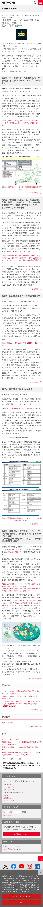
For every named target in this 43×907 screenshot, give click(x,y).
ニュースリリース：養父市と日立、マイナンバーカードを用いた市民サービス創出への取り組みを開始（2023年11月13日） (21, 704)
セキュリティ (7, 790)
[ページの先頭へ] (40, 858)
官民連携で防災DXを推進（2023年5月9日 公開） (20, 408)
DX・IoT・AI (7, 800)
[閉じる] (40, 872)
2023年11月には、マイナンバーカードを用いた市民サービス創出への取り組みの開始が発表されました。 (21, 602)
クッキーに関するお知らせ (21, 896)
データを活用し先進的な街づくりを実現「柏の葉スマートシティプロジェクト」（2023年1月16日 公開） (21, 123)
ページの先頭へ (34, 193)
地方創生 (6, 784)
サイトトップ (5, 15)
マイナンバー (7, 787)
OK (21, 903)
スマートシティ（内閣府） (11, 739)
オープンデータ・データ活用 (13, 792)
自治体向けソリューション (12, 849)
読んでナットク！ (17, 15)
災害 (4, 795)
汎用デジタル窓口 (11, 552)
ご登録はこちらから (21, 834)
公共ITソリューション (10, 846)
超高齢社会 (7, 798)
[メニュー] (40, 2)
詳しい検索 (7, 815)
